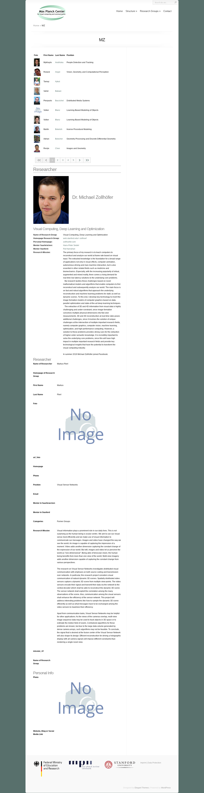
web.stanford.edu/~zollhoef (75, 238)
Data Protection (154, 763)
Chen (57, 148)
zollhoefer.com (69, 242)
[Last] (87, 160)
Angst (57, 72)
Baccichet (59, 101)
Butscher (59, 139)
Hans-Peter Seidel (71, 245)
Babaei (58, 91)
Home (119, 11)
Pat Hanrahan (69, 249)
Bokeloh (58, 129)
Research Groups (149, 11)
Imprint (143, 763)
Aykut (57, 81)
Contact (167, 11)
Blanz (57, 110)
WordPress (166, 788)
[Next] (79, 160)
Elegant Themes (142, 788)
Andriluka (59, 62)
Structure (130, 11)
